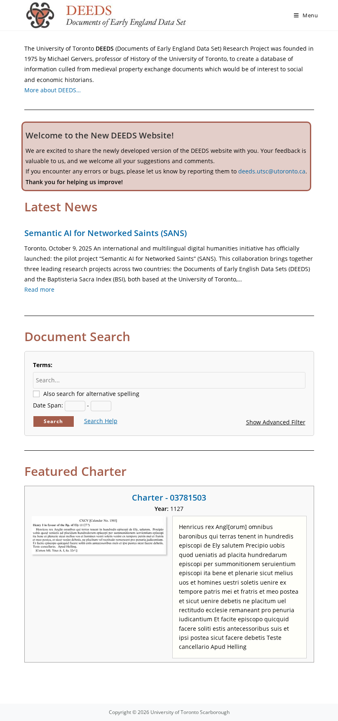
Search (53, 421)
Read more (39, 289)
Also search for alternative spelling (91, 394)
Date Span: (48, 405)
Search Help (100, 421)
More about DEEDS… (52, 90)
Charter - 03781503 (169, 497)
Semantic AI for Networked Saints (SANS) (105, 233)
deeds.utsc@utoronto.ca (271, 171)
